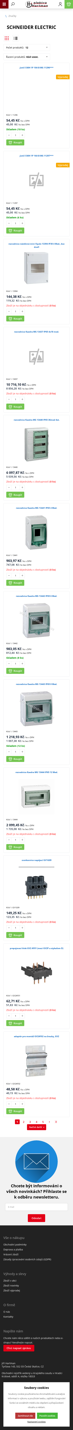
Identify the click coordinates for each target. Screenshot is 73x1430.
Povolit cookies (47, 1415)
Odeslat (36, 1218)
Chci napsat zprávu (19, 1348)
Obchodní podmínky (14, 1244)
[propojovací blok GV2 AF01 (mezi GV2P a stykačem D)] (36, 973)
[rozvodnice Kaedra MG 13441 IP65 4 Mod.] (36, 532)
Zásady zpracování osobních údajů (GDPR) (27, 1259)
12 (26, 47)
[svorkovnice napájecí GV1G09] (36, 885)
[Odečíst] (8, 135)
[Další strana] (49, 1121)
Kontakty (8, 1316)
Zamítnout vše (25, 1415)
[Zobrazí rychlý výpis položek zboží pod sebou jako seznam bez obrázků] (15, 38)
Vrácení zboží (11, 1254)
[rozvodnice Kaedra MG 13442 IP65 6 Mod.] (36, 620)
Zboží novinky (11, 1285)
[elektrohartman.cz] (36, 4)
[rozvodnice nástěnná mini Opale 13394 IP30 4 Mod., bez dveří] (36, 268)
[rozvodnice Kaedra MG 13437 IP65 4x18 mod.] (36, 356)
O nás (6, 1311)
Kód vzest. (32, 57)
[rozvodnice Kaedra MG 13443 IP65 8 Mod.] (36, 709)
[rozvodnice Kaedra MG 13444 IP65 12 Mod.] (36, 797)
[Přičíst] (22, 135)
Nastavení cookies (36, 1421)
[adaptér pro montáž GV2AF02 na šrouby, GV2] (36, 1061)
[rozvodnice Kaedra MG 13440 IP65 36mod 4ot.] (36, 444)
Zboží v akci (9, 1280)
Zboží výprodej (11, 1290)
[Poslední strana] (56, 1121)
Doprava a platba (13, 1249)
